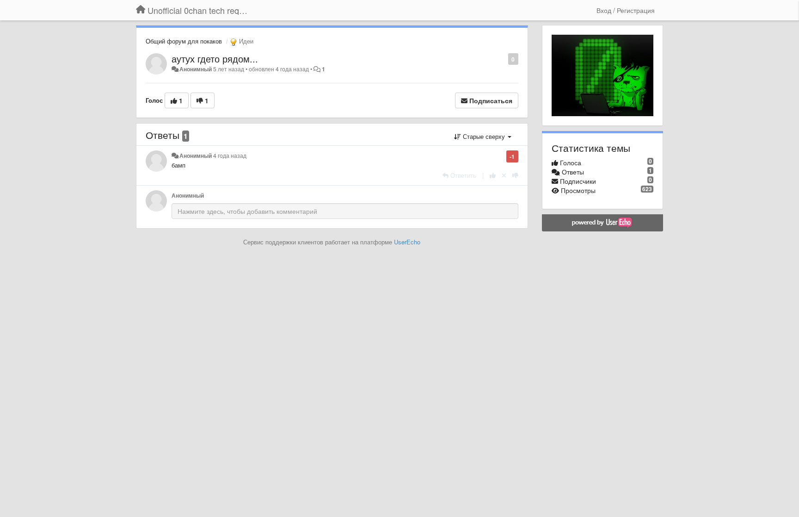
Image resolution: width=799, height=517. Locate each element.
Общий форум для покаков (184, 41)
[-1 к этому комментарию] (515, 175)
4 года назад (229, 155)
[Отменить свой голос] (504, 175)
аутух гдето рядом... (215, 58)
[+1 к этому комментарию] (493, 175)
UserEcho (407, 241)
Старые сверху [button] (484, 136)
